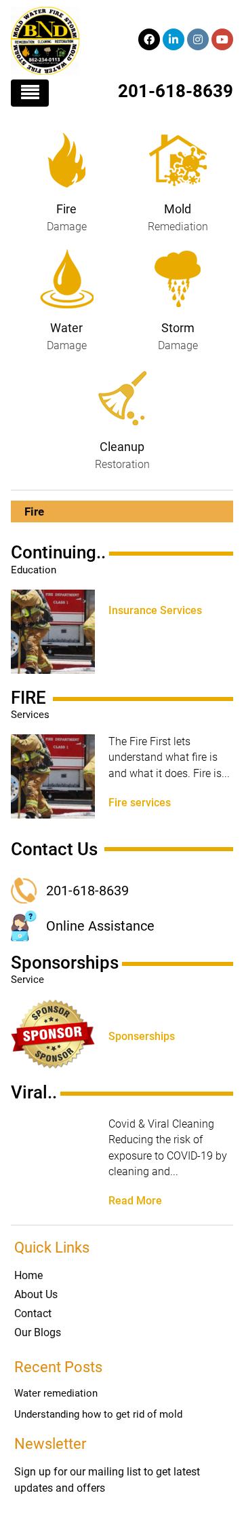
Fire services (139, 803)
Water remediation (56, 1393)
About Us (36, 1294)
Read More (135, 1201)
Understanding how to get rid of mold (98, 1414)
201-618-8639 (175, 91)
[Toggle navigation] (30, 93)
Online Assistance (100, 926)
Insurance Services (155, 611)
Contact (33, 1313)
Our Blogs (37, 1332)
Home (28, 1275)
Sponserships (141, 1036)
